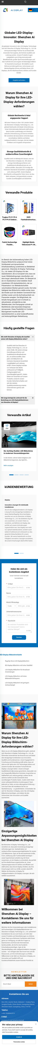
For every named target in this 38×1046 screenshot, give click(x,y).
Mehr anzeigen (8, 465)
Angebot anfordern (19, 80)
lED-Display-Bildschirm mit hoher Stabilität (18, 665)
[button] (11, 474)
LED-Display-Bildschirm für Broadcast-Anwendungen (17, 671)
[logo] (13, 10)
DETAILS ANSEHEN (9, 207)
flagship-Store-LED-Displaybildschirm (17, 661)
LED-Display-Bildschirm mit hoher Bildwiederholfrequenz (16, 677)
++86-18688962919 (8, 1013)
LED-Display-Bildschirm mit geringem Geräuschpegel (17, 684)
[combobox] (11, 606)
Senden (19, 637)
